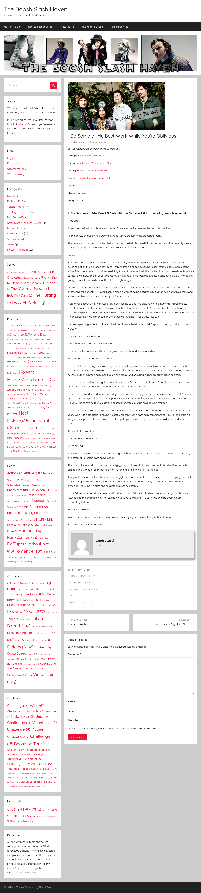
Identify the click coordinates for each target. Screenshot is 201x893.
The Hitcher (32, 669)
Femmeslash (14, 228)
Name (72, 701)
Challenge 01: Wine (25, 706)
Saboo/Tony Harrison (30, 442)
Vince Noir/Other (16, 451)
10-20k (15, 816)
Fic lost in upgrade (17, 249)
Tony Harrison (16, 675)
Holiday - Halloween (43, 525)
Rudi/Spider (33, 438)
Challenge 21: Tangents (32, 782)
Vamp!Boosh (26, 561)
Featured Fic (67, 26)
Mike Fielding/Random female (44, 399)
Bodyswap (39, 485)
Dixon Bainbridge (21, 605)
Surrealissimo (15, 238)
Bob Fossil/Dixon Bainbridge (41, 326)
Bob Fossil (41, 583)
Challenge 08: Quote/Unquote (19, 754)
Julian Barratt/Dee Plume (21, 390)
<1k (79, 200)
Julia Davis (26, 619)
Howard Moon (90, 163)
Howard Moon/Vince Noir (92, 170)
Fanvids (11, 195)
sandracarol (100, 142)
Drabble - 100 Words (22, 501)
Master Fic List (12, 26)
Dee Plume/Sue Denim (38, 348)
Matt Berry (36, 627)
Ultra (28, 675)
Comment (74, 654)
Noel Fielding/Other (33, 428)
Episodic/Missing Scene (90, 178)
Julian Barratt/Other (38, 394)
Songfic (50, 551)
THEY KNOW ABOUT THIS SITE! (20, 557)
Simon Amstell (29, 664)
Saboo (17, 663)
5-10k (49, 810)
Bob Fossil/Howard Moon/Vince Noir (22, 330)
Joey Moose (51, 612)
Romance (29, 551)
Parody (43, 538)
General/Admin (16, 206)
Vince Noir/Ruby (34, 451)
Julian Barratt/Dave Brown (38, 385)
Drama (39, 506)
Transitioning (12, 562)
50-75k (11, 821)
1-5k (32, 809)
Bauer (25, 583)
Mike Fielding (19, 633)
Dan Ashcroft (34, 594)
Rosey (22, 659)
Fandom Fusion (15, 520)
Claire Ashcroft (15, 594)
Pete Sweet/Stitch (43, 433)
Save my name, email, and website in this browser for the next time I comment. (117, 728)
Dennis (47, 600)
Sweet (10, 244)
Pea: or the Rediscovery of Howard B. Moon (32, 283)
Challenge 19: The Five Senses (32, 777)
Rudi (32, 659)
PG (78, 185)
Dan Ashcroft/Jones (25, 334)
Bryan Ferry (30, 589)
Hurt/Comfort (22, 537)
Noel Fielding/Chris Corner (36, 403)
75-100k (19, 821)
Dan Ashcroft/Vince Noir (35, 340)
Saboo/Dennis (13, 442)
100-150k (28, 821)
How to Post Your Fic (40, 26)
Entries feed (14, 163)
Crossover (36, 495)
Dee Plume (33, 599)
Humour (30, 530)
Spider (41, 664)
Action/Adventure (23, 473)
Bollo (14, 589)
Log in (10, 158)
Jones (13, 619)
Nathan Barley (15, 233)
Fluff (107, 178)
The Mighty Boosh (92, 26)
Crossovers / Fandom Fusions (24, 222)
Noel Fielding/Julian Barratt (29, 420)
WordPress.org (15, 174)
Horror (12, 531)
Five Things (29, 520)
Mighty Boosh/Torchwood (29, 278)
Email (72, 711)
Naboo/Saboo (14, 403)
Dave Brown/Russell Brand (41, 344)
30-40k (41, 816)
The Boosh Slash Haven (35, 9)
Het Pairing (36, 353)
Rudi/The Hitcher (48, 438)
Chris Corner (47, 589)
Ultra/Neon (48, 446)
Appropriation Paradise (16, 272)
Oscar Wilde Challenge (34, 786)
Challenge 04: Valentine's (32, 722)
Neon (37, 640)
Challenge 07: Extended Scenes (28, 749)
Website (73, 720)
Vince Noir (106, 163)
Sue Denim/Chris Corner (26, 447)
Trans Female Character (45, 557)
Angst (31, 479)
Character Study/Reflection (28, 490)
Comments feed (16, 168)
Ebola (41, 605)
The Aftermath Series (29, 288)
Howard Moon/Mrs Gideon (30, 357)
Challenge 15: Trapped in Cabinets (25, 769)
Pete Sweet (30, 654)
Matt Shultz (46, 627)
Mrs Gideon (38, 633)
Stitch (51, 664)
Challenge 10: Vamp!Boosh (29, 764)
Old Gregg (43, 647)
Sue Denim (16, 668)
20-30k (29, 815)
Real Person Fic (119, 26)
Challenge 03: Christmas (29, 716)
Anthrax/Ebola (16, 325)
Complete (82, 193)
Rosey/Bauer (16, 438)
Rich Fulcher (44, 654)
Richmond (12, 659)
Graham (51, 605)
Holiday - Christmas (20, 524)
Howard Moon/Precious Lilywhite (24, 366)
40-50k (51, 816)
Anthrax (13, 583)
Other (15, 653)
